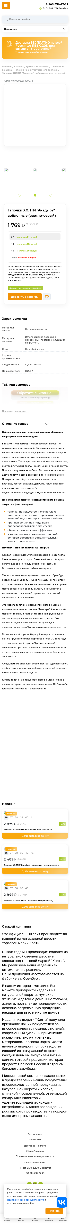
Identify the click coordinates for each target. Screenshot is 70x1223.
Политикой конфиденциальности (25, 1199)
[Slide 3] (50, 195)
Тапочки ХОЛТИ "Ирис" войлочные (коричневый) (28, 900)
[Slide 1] (19, 195)
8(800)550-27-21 (57, 4)
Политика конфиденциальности (35, 1156)
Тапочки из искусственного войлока (35, 69)
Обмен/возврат (35, 1150)
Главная (7, 66)
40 (26, 817)
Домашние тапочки (37, 66)
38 (16, 817)
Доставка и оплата (35, 1145)
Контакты (35, 1139)
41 (32, 817)
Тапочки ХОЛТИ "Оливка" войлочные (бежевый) (28, 829)
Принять (54, 1210)
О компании (35, 1134)
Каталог (18, 66)
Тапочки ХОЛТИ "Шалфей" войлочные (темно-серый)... (31, 865)
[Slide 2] (35, 195)
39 (21, 817)
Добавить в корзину (24, 296)
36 (6, 817)
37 (11, 817)
